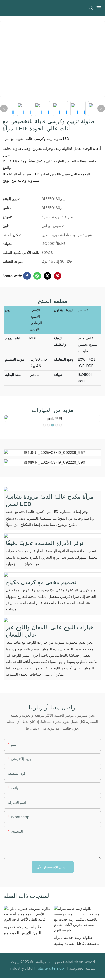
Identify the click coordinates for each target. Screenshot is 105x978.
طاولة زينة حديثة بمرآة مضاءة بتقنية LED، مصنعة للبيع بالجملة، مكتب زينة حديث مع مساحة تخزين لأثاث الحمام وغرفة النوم (76, 941)
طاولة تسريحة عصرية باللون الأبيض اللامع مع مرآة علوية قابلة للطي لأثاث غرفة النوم (23, 930)
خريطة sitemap (51, 968)
